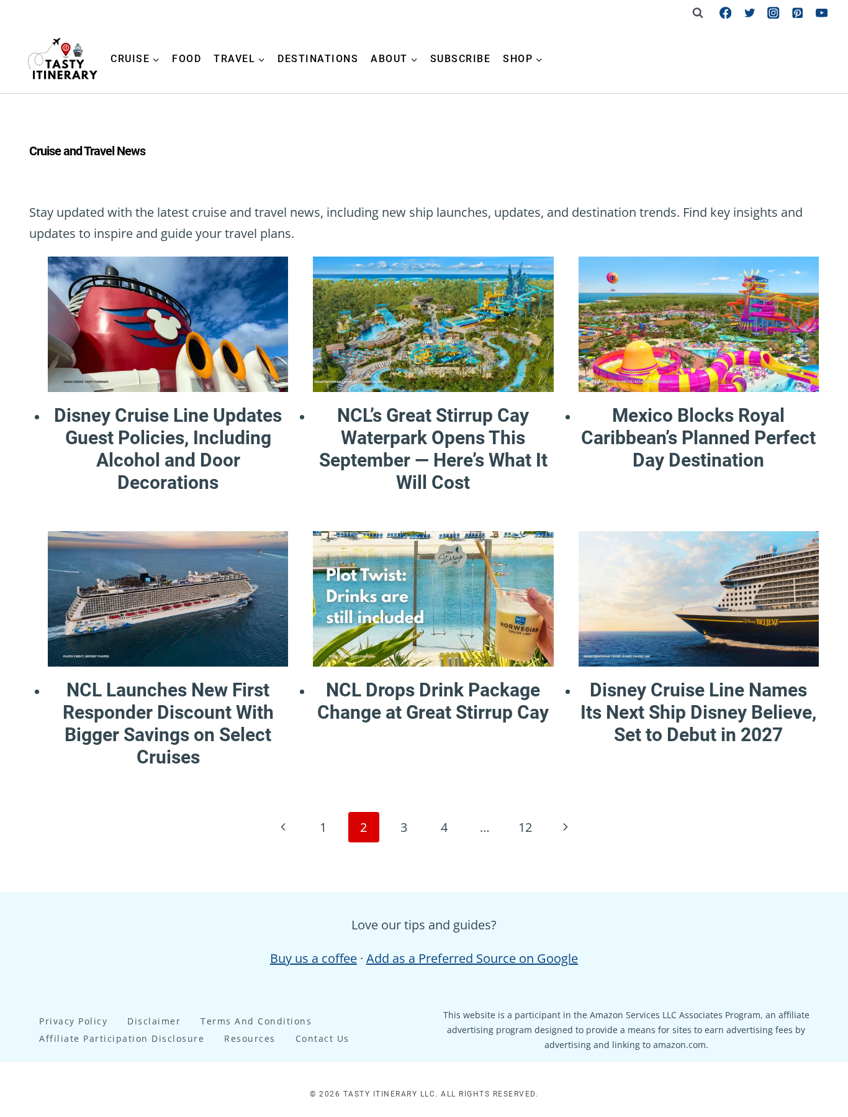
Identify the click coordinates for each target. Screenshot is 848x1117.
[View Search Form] (697, 12)
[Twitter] (749, 13)
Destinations (317, 59)
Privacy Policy (73, 1021)
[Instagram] (774, 13)
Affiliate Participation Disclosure (121, 1038)
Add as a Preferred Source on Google (472, 958)
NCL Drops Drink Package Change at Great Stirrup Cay (433, 701)
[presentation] (168, 324)
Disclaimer (154, 1021)
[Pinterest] (797, 13)
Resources (250, 1038)
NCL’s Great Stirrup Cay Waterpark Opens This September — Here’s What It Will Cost (433, 448)
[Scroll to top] (814, 896)
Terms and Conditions (256, 1021)
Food (186, 59)
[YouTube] (822, 13)
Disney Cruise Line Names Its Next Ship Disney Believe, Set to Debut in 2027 (698, 712)
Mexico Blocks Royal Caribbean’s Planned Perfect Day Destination (698, 437)
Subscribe (460, 59)
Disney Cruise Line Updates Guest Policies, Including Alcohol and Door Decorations (168, 448)
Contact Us (322, 1038)
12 (525, 827)
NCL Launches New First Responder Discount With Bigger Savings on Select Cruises (168, 723)
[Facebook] (725, 13)
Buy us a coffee (313, 958)
